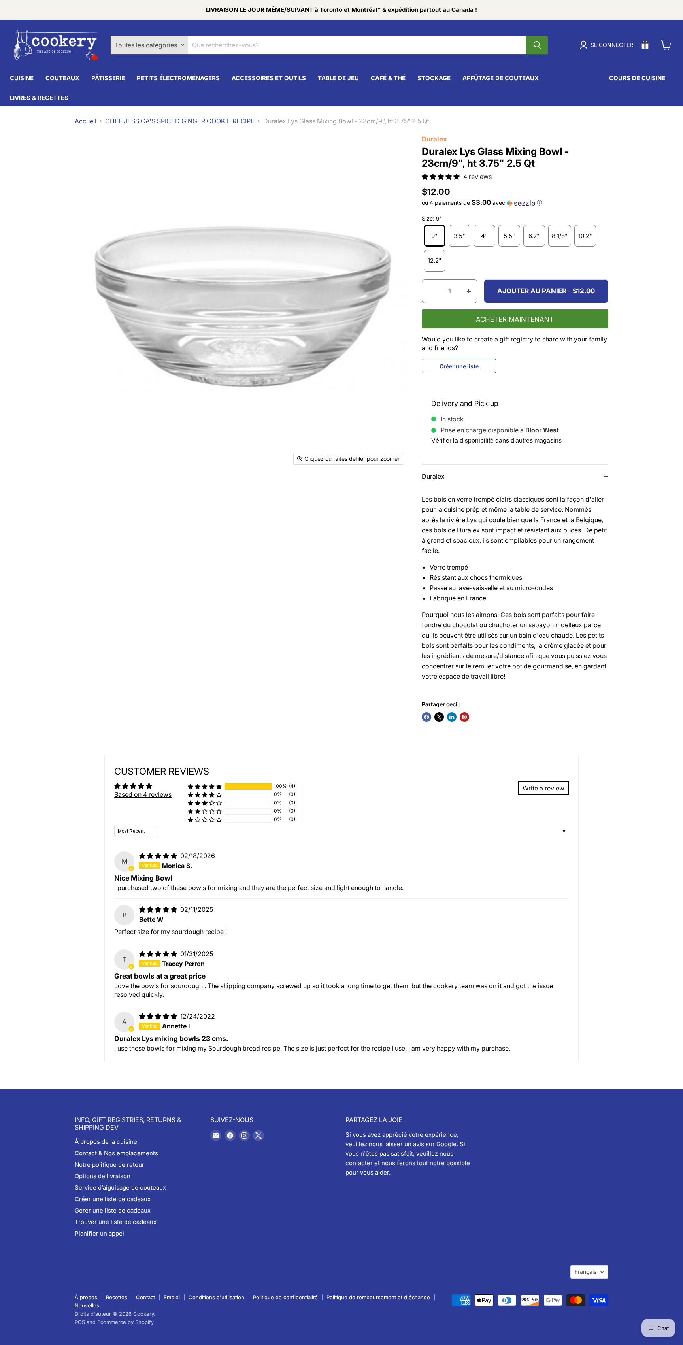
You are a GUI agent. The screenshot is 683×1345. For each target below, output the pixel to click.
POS (80, 1322)
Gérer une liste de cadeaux (113, 1210)
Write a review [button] (543, 788)
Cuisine (22, 78)
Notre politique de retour (109, 1164)
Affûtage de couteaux (500, 78)
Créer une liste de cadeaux (113, 1199)
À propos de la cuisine (106, 1141)
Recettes (116, 1297)
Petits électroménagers (178, 78)
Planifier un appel (99, 1233)
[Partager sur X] (439, 717)
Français (585, 1271)
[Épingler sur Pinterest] (464, 717)
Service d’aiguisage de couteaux (120, 1187)
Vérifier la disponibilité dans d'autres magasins (496, 440)
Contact (145, 1297)
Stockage (434, 78)
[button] (441, 177)
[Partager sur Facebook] (426, 717)
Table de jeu (338, 78)
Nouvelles (87, 1305)
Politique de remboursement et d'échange (378, 1297)
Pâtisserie (108, 78)
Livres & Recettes (39, 98)
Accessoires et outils (269, 78)
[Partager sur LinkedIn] (452, 717)
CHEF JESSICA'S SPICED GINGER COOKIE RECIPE (180, 121)
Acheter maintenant (515, 319)
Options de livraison (102, 1176)
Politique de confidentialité (285, 1297)
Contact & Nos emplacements (116, 1153)
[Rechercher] (537, 45)
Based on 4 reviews (143, 794)
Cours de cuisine (637, 78)
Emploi (172, 1297)
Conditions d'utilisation (216, 1297)
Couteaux (62, 78)
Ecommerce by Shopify (125, 1322)
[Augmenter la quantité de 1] (468, 291)
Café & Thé (388, 78)
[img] (159, 856)
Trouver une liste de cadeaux (116, 1222)
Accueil (85, 121)
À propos (86, 1297)
